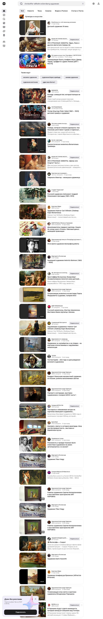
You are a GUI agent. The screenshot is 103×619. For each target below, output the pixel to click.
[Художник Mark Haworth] (32, 560)
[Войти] (99, 4)
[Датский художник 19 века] (32, 27)
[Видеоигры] (4, 42)
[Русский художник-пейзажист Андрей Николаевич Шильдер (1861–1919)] (32, 195)
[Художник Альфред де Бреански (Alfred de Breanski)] (32, 576)
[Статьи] (4, 27)
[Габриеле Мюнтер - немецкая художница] (32, 178)
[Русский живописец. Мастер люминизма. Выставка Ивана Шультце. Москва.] (32, 311)
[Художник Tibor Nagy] (32, 460)
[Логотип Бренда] (4, 3)
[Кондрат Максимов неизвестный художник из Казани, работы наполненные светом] (32, 377)
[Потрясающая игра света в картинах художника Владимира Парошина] (32, 593)
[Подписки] (4, 15)
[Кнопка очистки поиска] (83, 3)
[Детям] (4, 46)
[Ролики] (4, 35)
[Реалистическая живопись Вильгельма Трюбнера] (32, 145)
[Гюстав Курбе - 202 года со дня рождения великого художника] (32, 361)
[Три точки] (82, 23)
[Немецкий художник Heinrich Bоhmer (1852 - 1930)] (32, 261)
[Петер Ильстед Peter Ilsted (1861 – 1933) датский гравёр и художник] (32, 112)
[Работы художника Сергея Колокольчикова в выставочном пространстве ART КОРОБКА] (32, 493)
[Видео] (4, 31)
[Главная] (4, 11)
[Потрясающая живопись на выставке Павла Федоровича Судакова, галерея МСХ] (32, 294)
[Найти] (4, 19)
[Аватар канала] (49, 23)
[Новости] (4, 23)
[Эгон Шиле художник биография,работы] (32, 245)
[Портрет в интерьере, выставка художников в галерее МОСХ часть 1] (32, 394)
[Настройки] (93, 3)
